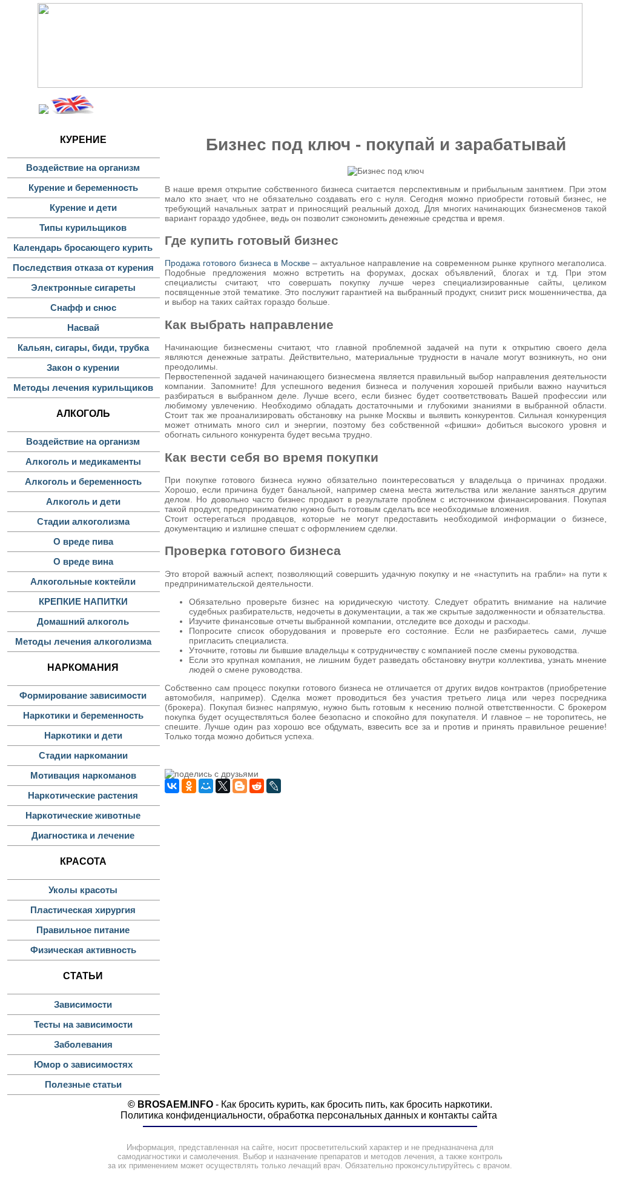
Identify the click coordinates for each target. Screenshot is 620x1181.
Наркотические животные (82, 815)
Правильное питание (83, 930)
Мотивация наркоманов (83, 775)
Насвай (83, 327)
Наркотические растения (83, 795)
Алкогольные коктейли (83, 581)
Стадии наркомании (83, 755)
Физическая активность (83, 950)
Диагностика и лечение (82, 835)
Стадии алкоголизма (83, 521)
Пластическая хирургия (83, 910)
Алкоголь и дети (83, 501)
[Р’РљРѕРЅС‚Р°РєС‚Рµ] (172, 786)
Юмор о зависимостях (83, 1064)
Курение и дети (83, 207)
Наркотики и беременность (83, 715)
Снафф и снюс (83, 307)
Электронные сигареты (83, 287)
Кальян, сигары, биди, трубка (83, 347)
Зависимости (83, 1004)
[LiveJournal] (273, 786)
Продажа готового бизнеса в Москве (237, 263)
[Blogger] (239, 786)
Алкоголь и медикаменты (83, 461)
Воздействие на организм (83, 167)
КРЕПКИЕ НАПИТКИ (83, 601)
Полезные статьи (83, 1084)
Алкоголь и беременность (83, 481)
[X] (223, 786)
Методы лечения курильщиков (83, 387)
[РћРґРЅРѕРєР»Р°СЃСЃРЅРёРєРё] (189, 786)
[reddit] (256, 786)
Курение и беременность (83, 187)
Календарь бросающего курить (83, 247)
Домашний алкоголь (83, 621)
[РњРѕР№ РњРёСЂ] (206, 786)
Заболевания (83, 1044)
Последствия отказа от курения (83, 267)
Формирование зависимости (83, 695)
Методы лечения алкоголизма (83, 641)
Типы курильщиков (83, 227)
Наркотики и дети (83, 735)
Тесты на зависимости (83, 1024)
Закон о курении (83, 367)
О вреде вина (83, 561)
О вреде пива (83, 541)
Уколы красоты (82, 890)
